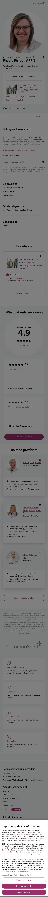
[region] (24, 858)
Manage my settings (24, 880)
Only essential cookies (24, 886)
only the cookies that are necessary (23, 849)
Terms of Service (26, 875)
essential (26, 834)
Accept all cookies (24, 892)
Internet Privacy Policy (10, 875)
